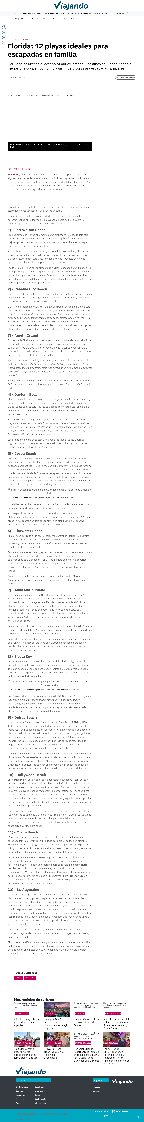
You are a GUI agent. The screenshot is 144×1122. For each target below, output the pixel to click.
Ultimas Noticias (41, 1103)
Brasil (72, 18)
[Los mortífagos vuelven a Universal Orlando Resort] (87, 1009)
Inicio (11, 40)
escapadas (19, 18)
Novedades (50, 1013)
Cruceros (96, 13)
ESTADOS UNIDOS (22, 1013)
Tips (67, 13)
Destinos (40, 13)
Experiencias (86, 13)
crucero (30, 18)
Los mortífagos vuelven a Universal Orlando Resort (86, 1022)
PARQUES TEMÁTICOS (113, 1013)
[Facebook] (4, 27)
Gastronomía (40, 1099)
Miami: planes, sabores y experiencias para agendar (26, 1022)
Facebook (97, 1087)
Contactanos (101, 1111)
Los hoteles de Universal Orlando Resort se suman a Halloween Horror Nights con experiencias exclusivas (116, 1056)
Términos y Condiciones (25, 1119)
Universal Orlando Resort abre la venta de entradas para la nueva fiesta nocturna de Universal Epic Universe (86, 1054)
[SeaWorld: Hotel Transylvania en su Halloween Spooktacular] (57, 1039)
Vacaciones (49, 13)
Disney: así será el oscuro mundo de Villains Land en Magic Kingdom (56, 1024)
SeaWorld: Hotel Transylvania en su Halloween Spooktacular (54, 1053)
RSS (106, 1116)
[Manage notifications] (139, 1117)
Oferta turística (28, 13)
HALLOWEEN (79, 1013)
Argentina (60, 13)
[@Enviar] (4, 43)
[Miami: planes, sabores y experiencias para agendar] (27, 1009)
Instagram (97, 1091)
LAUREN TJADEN (21, 168)
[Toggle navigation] (14, 13)
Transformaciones (24, 1043)
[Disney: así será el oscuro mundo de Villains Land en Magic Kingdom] (57, 1009)
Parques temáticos (53, 1043)
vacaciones (42, 18)
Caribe (64, 18)
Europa (54, 18)
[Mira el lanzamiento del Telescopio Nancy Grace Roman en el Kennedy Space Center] (117, 1009)
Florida (15, 174)
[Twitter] (4, 32)
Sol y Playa (75, 13)
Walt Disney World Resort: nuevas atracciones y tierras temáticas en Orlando (25, 1053)
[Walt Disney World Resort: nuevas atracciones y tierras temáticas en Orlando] (27, 1039)
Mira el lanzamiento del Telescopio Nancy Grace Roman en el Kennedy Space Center (117, 1024)
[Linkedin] (4, 37)
